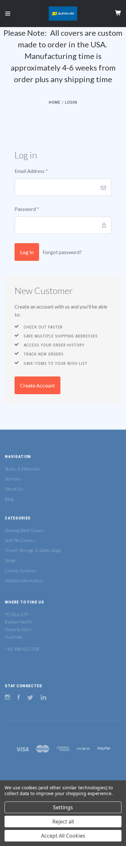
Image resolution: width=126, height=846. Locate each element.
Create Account (37, 385)
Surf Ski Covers (20, 540)
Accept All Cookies (63, 835)
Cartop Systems (20, 570)
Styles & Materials (22, 468)
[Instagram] (7, 698)
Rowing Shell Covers (25, 530)
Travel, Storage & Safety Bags (33, 550)
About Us (14, 488)
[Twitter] (30, 698)
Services (13, 478)
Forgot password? (62, 252)
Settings (63, 807)
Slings (10, 560)
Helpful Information (24, 580)
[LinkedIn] (44, 698)
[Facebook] (18, 698)
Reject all (63, 821)
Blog (9, 499)
